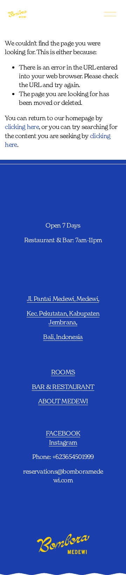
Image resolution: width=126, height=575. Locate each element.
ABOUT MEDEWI (63, 401)
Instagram (63, 442)
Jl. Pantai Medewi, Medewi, (63, 298)
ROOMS (63, 372)
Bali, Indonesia (63, 336)
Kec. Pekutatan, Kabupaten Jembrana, (63, 317)
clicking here (22, 126)
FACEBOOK (63, 433)
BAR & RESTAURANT (63, 386)
